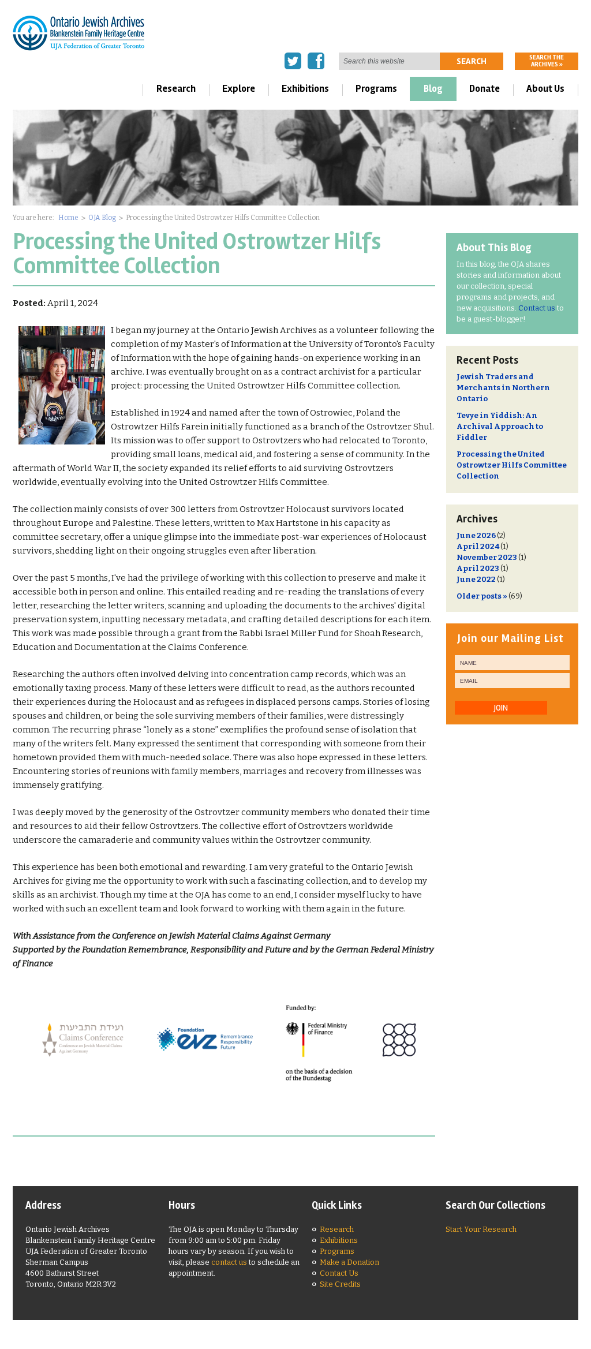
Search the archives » (546, 61)
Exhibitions (305, 89)
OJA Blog (102, 218)
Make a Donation (349, 1262)
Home (68, 218)
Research (176, 89)
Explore (238, 89)
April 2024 (478, 546)
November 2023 (487, 557)
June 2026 (476, 535)
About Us (545, 89)
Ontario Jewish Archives (79, 33)
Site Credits (340, 1284)
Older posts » (482, 596)
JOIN (501, 707)
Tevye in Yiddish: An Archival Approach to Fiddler (500, 426)
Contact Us (339, 1273)
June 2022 (476, 579)
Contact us (536, 308)
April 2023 (478, 568)
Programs (376, 89)
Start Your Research (481, 1229)
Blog (433, 89)
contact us (229, 1262)
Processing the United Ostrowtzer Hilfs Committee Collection (512, 465)
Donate (484, 89)
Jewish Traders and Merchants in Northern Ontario (503, 387)
